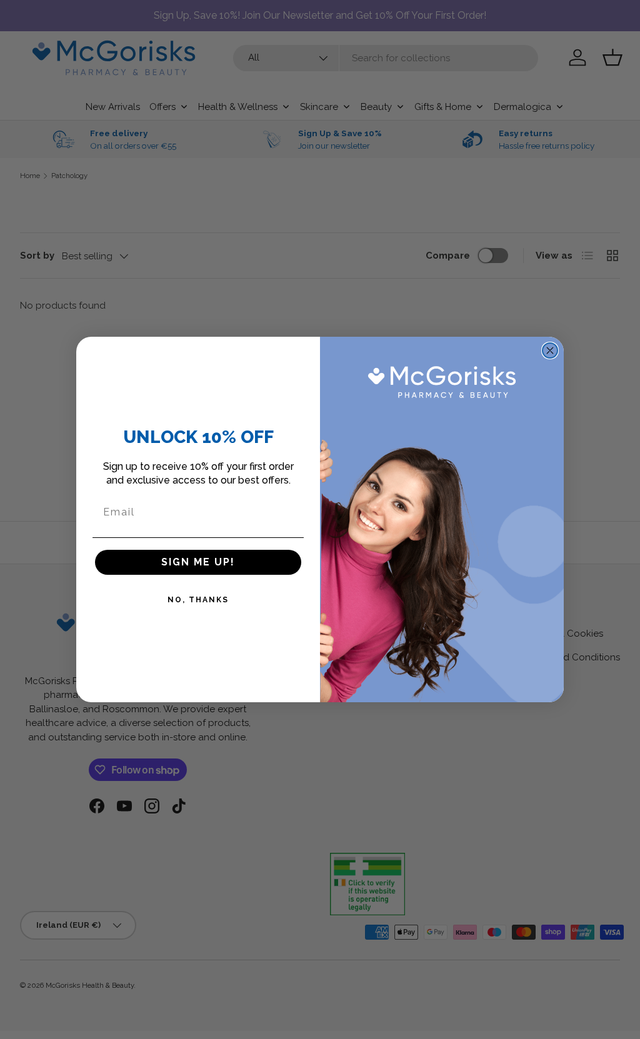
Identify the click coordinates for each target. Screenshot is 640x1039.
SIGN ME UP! (198, 562)
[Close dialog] (550, 350)
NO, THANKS (198, 599)
